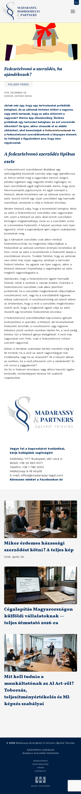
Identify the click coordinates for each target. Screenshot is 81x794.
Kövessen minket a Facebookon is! (36, 479)
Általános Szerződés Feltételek (40, 753)
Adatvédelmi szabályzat (40, 749)
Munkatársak (40, 761)
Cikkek (40, 768)
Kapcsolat (40, 771)
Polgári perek (18, 84)
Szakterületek (40, 764)
